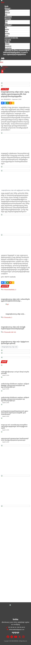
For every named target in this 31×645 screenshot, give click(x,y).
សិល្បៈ (6, 23)
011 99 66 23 (12, 627)
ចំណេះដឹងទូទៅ (5, 89)
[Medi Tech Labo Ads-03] (15, 489)
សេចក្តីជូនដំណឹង (8, 48)
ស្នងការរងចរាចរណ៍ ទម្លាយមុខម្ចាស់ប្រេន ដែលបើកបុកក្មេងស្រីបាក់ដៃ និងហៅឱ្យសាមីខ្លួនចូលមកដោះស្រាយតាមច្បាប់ (14, 439)
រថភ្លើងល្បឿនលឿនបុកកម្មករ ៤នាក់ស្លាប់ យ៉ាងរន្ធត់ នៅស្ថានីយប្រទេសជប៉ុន (15, 372)
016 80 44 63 (21, 627)
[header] (15, 167)
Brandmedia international (11, 38)
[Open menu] (2, 71)
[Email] (7, 103)
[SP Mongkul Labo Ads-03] (15, 519)
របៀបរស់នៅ (7, 13)
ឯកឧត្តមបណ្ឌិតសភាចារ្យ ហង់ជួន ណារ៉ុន (9, 347)
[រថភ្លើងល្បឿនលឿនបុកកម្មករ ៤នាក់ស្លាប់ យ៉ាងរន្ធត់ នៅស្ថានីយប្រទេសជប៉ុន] (15, 367)
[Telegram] (3, 58)
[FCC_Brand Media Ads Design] (15, 350)
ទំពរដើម (6, 6)
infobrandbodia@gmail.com (16, 629)
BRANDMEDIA (7, 99)
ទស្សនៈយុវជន (8, 40)
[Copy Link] (13, 103)
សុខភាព (6, 36)
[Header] (15, 353)
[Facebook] (2, 58)
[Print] (10, 103)
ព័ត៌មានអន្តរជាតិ (8, 17)
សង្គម (6, 15)
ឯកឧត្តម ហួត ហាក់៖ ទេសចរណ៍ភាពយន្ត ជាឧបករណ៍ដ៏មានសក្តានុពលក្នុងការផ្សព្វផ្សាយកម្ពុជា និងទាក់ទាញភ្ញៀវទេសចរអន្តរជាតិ (14, 426)
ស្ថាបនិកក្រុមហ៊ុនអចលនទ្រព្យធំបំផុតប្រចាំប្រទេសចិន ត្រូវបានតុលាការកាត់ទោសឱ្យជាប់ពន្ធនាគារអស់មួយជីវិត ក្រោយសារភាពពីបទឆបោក (14, 412)
